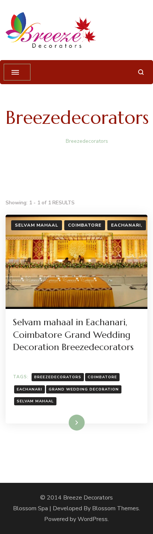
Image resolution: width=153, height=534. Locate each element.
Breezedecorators (57, 377)
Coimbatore (84, 225)
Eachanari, (126, 225)
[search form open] (141, 72)
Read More (64, 422)
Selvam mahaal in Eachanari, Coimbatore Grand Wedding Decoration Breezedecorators (73, 335)
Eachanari (29, 389)
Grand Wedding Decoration (84, 389)
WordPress (93, 519)
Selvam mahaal (36, 225)
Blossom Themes (115, 508)
